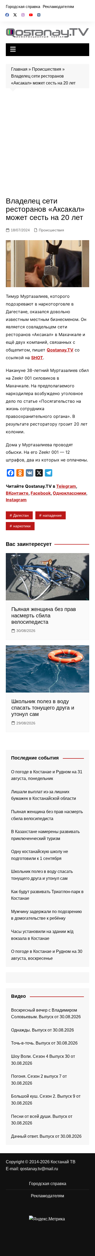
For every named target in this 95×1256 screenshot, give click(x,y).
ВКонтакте (17, 493)
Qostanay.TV (60, 350)
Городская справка (23, 6)
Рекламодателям (58, 6)
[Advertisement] (47, 144)
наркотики (22, 526)
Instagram (16, 499)
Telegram (66, 486)
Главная (19, 69)
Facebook (41, 493)
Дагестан (21, 515)
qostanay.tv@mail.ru (39, 1168)
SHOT (37, 357)
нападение (52, 515)
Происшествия (46, 69)
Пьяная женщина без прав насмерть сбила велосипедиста (43, 615)
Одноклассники (69, 493)
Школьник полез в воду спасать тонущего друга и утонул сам (42, 707)
